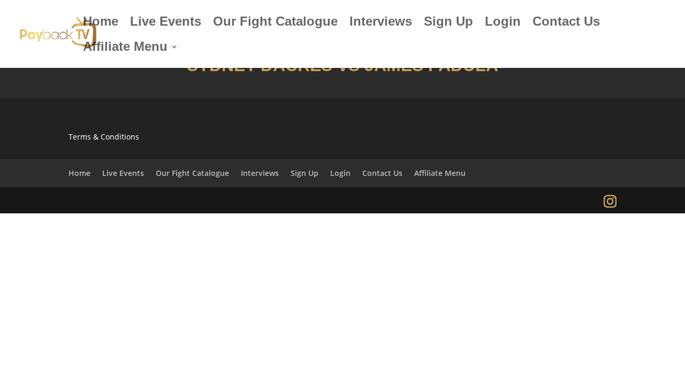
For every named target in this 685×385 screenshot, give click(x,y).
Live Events (165, 23)
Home (100, 23)
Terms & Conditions (103, 137)
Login (503, 23)
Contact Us (566, 23)
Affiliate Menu (125, 48)
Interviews (380, 23)
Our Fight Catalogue (275, 23)
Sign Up (448, 23)
